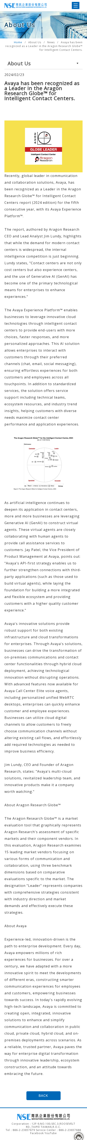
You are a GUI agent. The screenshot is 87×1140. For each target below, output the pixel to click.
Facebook (37, 1133)
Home (18, 42)
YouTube (51, 1133)
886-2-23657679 (24, 1130)
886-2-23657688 (70, 1130)
